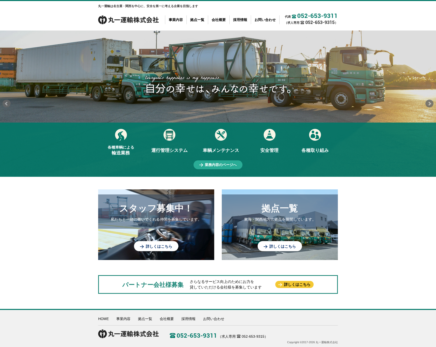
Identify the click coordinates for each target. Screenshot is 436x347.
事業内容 (176, 20)
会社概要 (219, 20)
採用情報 (240, 20)
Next (429, 104)
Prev (7, 104)
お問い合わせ (265, 20)
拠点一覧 (197, 20)
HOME (103, 319)
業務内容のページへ (221, 165)
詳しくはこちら (159, 246)
